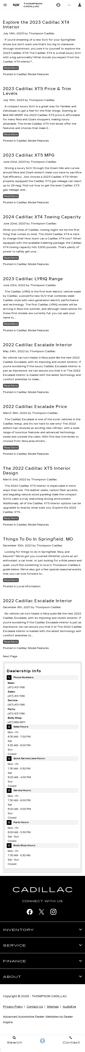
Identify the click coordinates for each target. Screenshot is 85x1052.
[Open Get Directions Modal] (69, 5)
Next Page (10, 656)
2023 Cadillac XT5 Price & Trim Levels (37, 91)
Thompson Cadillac (42, 33)
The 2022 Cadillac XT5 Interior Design (37, 471)
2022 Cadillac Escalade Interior (37, 344)
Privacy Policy (13, 1006)
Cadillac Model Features (33, 74)
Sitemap (53, 1006)
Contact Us (35, 1006)
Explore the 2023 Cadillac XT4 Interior (36, 25)
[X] (41, 912)
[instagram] (53, 912)
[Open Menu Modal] (5, 5)
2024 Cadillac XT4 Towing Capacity (42, 216)
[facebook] (30, 912)
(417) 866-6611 (16, 722)
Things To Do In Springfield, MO (38, 539)
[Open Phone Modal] (58, 5)
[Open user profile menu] (79, 5)
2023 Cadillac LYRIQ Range (33, 278)
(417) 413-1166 (16, 687)
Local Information (28, 586)
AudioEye (69, 1006)
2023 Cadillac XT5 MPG (29, 155)
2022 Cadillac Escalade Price (35, 406)
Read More (11, 68)
